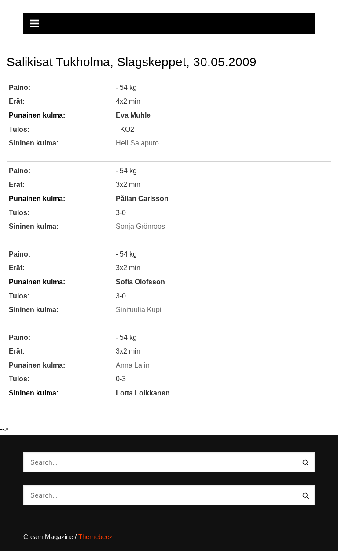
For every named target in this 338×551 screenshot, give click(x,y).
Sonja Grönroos (140, 226)
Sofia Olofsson (140, 282)
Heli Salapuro (137, 143)
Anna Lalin (133, 365)
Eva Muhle (133, 115)
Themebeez (95, 536)
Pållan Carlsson (142, 198)
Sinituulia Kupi (139, 309)
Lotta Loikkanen (143, 393)
